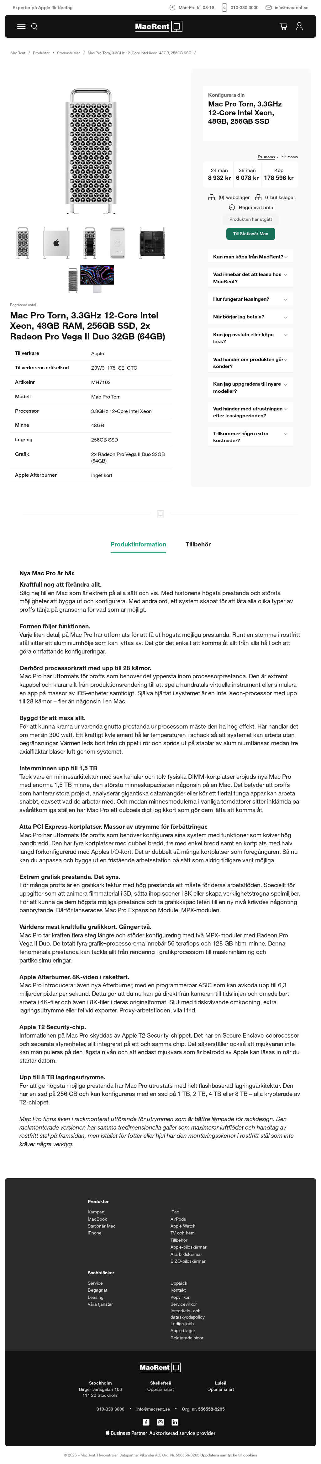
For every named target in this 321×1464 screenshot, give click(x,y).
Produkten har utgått (250, 219)
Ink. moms (289, 156)
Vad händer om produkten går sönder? (248, 362)
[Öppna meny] (21, 26)
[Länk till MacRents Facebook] (146, 1422)
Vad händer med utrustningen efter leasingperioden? (247, 411)
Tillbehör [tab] (198, 544)
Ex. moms (266, 156)
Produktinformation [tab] (138, 544)
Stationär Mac (68, 52)
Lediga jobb (182, 1323)
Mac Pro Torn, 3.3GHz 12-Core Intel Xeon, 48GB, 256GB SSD (139, 52)
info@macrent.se (153, 1409)
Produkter (41, 52)
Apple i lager (183, 1330)
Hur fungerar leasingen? (241, 299)
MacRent (18, 52)
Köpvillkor (180, 1297)
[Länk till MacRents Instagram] (160, 1422)
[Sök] (34, 26)
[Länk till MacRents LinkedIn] (175, 1422)
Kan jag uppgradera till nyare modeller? (247, 387)
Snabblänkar (101, 1272)
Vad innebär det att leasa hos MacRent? (247, 277)
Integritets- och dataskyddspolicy (188, 1314)
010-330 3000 (110, 1409)
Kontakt (178, 1290)
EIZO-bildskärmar (188, 1261)
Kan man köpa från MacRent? (248, 256)
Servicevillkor (184, 1304)
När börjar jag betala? (238, 316)
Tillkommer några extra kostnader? (240, 436)
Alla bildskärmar (186, 1254)
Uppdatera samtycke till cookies (228, 1454)
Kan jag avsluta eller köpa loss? (243, 337)
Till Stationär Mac (250, 233)
